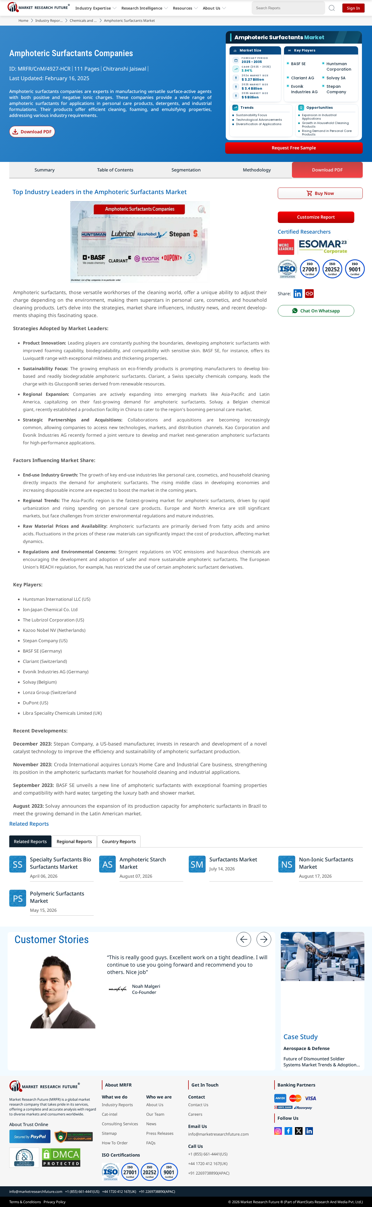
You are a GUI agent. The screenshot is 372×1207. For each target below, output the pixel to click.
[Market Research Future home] (40, 8)
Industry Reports (49, 20)
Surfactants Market (233, 859)
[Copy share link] (309, 293)
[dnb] (24, 1158)
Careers (195, 1114)
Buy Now (324, 193)
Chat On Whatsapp (320, 311)
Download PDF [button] (327, 170)
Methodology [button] (257, 170)
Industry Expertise (93, 8)
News (151, 1123)
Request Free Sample (294, 148)
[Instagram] (278, 1131)
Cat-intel (109, 1114)
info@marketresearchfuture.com (218, 1134)
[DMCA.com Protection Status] (61, 1158)
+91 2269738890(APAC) (208, 1173)
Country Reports (119, 841)
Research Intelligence (141, 8)
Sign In (353, 8)
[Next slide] (264, 939)
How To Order (115, 1142)
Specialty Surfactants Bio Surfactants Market (60, 863)
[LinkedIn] (309, 1131)
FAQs (150, 1142)
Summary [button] (44, 170)
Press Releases (159, 1133)
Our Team (155, 1114)
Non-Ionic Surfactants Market (326, 863)
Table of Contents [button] (115, 170)
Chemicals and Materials (83, 20)
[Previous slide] (243, 939)
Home (23, 20)
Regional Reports (74, 841)
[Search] (332, 8)
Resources (182, 8)
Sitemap (109, 1133)
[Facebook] (288, 1131)
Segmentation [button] (186, 170)
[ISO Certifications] (321, 262)
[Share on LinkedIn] (298, 293)
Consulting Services (120, 1123)
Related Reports (30, 841)
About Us (211, 8)
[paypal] (30, 1136)
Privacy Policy (55, 1201)
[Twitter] (299, 1131)
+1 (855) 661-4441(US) (207, 1154)
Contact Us (198, 1104)
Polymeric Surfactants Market (57, 897)
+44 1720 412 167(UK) (207, 1163)
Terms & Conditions (25, 1201)
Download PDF (36, 132)
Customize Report (316, 217)
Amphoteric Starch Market (143, 863)
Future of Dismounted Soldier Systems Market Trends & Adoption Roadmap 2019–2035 (319, 1062)
